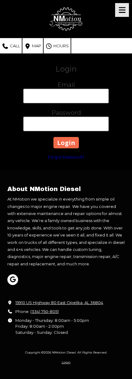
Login (66, 362)
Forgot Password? (66, 156)
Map (36, 45)
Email (66, 84)
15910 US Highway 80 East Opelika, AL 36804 (59, 302)
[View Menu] (122, 10)
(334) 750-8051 (44, 311)
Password (66, 112)
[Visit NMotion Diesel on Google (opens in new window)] (12, 279)
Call (14, 45)
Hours (60, 45)
